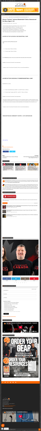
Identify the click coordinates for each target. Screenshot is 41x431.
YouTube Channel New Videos (9, 308)
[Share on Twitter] (12, 151)
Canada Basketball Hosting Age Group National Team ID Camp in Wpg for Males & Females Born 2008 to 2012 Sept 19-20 (8, 168)
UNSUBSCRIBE (13, 316)
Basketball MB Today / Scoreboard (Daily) (11, 303)
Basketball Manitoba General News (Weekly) (11, 302)
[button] (2, 257)
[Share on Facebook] (6, 151)
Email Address (6, 290)
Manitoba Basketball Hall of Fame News (10, 307)
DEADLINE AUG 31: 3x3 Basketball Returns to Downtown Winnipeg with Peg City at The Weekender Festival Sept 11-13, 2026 (32, 168)
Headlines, (15, 23)
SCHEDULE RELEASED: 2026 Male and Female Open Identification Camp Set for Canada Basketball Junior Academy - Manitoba (20, 168)
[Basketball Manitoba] (20, 5)
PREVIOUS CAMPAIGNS (6, 316)
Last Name (5, 297)
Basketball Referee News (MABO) (9, 306)
